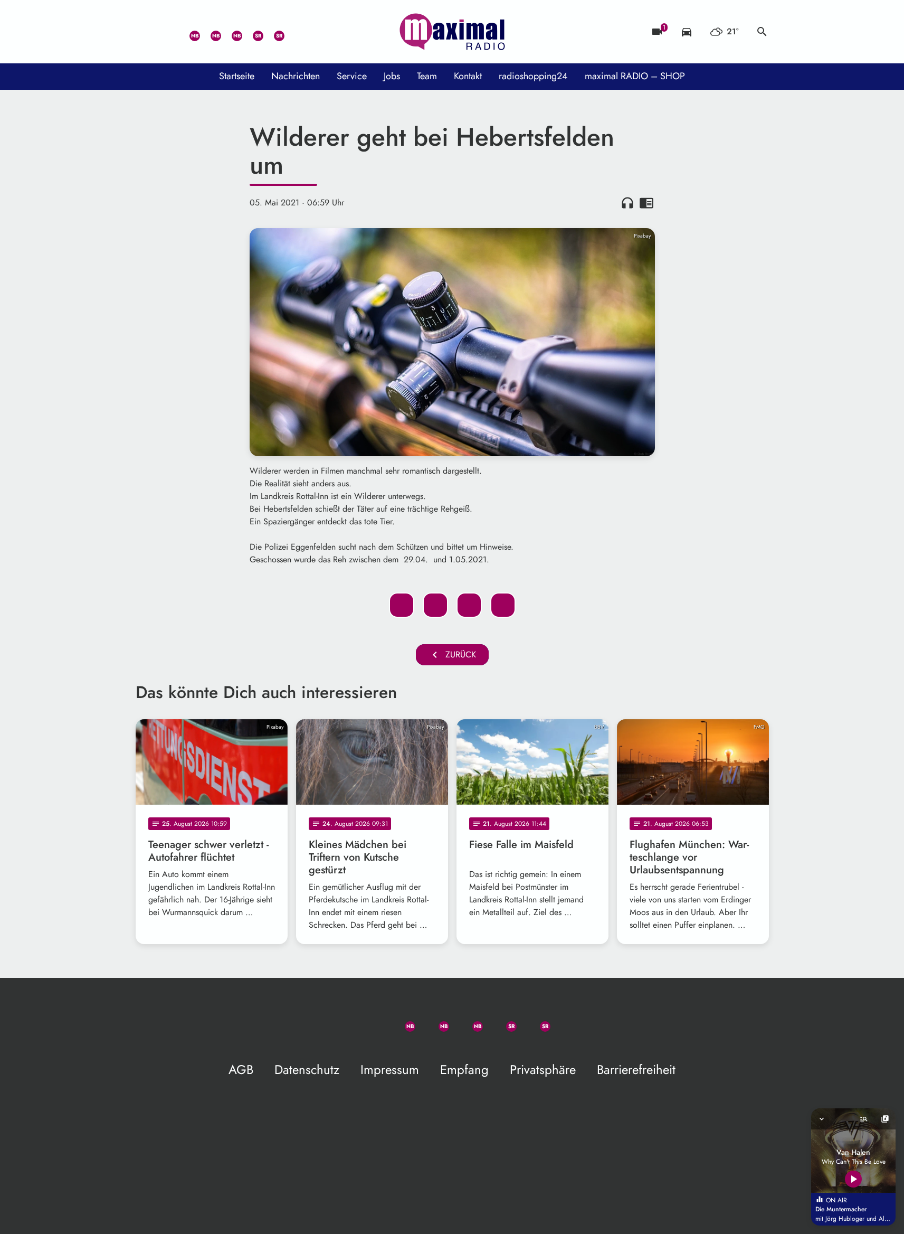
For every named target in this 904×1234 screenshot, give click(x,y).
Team (427, 76)
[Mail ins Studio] (146, 31)
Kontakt (468, 76)
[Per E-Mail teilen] (503, 605)
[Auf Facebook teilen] (401, 605)
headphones (627, 202)
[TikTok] (293, 31)
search (762, 31)
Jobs (392, 76)
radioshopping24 (533, 76)
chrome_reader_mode (646, 202)
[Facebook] (209, 31)
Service (352, 76)
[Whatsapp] (188, 31)
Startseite (236, 76)
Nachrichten (295, 76)
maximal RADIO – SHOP (635, 76)
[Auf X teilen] (435, 605)
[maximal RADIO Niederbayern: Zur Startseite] (452, 32)
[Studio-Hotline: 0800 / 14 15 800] (167, 31)
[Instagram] (230, 31)
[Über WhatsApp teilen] (469, 605)
